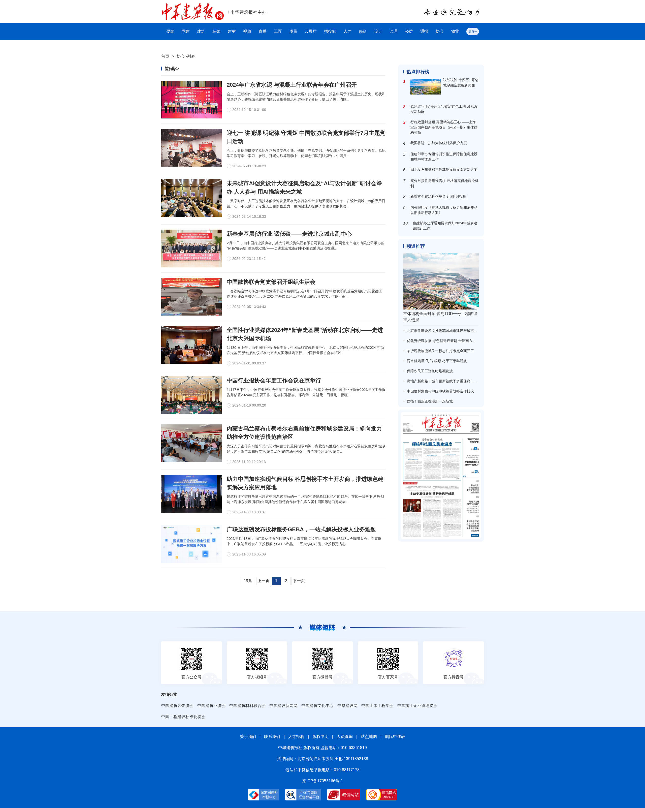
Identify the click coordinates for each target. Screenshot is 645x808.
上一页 (263, 581)
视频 (247, 31)
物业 (455, 31)
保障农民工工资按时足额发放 (430, 371)
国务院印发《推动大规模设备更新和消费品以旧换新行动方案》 (443, 210)
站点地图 (369, 736)
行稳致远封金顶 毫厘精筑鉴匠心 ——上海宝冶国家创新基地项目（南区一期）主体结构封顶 (443, 127)
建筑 (201, 31)
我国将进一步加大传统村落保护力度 (438, 143)
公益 (409, 31)
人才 (347, 31)
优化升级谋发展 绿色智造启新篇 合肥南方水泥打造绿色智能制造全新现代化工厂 (469, 341)
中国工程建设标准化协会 (183, 716)
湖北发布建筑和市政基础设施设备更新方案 (443, 170)
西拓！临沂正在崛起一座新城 (430, 401)
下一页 (299, 581)
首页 (165, 56)
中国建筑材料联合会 (247, 705)
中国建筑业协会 (211, 705)
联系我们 (272, 736)
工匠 (278, 31)
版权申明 (320, 736)
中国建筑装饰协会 (177, 705)
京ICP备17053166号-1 (322, 781)
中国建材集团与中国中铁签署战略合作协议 (440, 391)
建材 (232, 31)
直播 (263, 31)
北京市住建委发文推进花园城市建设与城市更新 (444, 331)
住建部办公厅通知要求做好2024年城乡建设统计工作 (445, 225)
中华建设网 (347, 705)
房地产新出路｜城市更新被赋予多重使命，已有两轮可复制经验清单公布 (463, 381)
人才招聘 (296, 736)
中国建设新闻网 (283, 705)
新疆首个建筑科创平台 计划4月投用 (438, 196)
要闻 (170, 31)
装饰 (216, 31)
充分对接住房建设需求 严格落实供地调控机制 (444, 183)
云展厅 (311, 31)
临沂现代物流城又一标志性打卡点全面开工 (440, 351)
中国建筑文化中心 (317, 705)
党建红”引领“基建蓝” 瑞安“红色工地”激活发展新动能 (444, 109)
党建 (186, 31)
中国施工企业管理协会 (417, 705)
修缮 (363, 31)
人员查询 (345, 736)
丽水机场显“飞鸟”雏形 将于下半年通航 (437, 361)
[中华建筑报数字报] (441, 475)
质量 (293, 31)
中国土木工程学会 (377, 705)
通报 (424, 31)
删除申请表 (395, 736)
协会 (440, 31)
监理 (394, 31)
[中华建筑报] (192, 5)
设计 (378, 31)
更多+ (472, 31)
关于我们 (248, 736)
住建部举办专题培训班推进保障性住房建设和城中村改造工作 (443, 156)
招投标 (330, 31)
